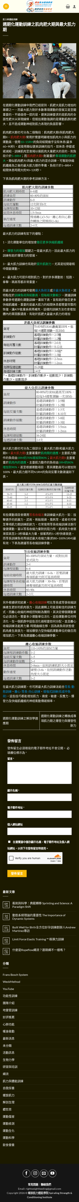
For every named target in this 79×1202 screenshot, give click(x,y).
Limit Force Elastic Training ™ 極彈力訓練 (38, 939)
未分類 (7, 1045)
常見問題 (33, 1184)
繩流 (6, 1074)
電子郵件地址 (15, 807)
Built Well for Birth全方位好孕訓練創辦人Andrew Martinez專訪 (44, 928)
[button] (6, 6)
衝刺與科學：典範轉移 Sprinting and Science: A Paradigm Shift (42, 904)
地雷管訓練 (10, 1010)
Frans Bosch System (15, 974)
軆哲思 (7, 1109)
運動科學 (9, 1137)
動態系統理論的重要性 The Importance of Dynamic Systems (38, 916)
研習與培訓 (10, 1066)
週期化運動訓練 (16, 105)
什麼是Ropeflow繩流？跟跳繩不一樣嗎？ (39, 950)
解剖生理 (9, 1102)
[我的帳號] (74, 6)
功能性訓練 (10, 995)
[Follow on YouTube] (52, 1173)
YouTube (8, 988)
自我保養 (9, 1088)
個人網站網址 (15, 824)
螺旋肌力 (9, 1095)
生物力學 (9, 1059)
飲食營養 (9, 1145)
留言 (10, 758)
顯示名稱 (13, 790)
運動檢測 (9, 1123)
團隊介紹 (9, 1003)
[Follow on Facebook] (26, 1173)
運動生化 (9, 1130)
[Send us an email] (44, 1173)
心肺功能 (9, 1024)
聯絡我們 (46, 1184)
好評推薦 (9, 1017)
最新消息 (9, 1038)
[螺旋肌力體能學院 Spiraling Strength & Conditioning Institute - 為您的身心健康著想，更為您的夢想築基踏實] (40, 6)
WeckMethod (11, 981)
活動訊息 (9, 1052)
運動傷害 (9, 1116)
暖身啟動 (9, 1031)
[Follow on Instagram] (35, 1173)
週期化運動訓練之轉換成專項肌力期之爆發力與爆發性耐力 (58, 720)
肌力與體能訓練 (10, 19)
